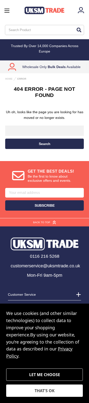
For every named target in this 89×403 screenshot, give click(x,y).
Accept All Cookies (44, 391)
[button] (45, 244)
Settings (44, 374)
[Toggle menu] (7, 10)
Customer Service (22, 294)
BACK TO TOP (41, 222)
